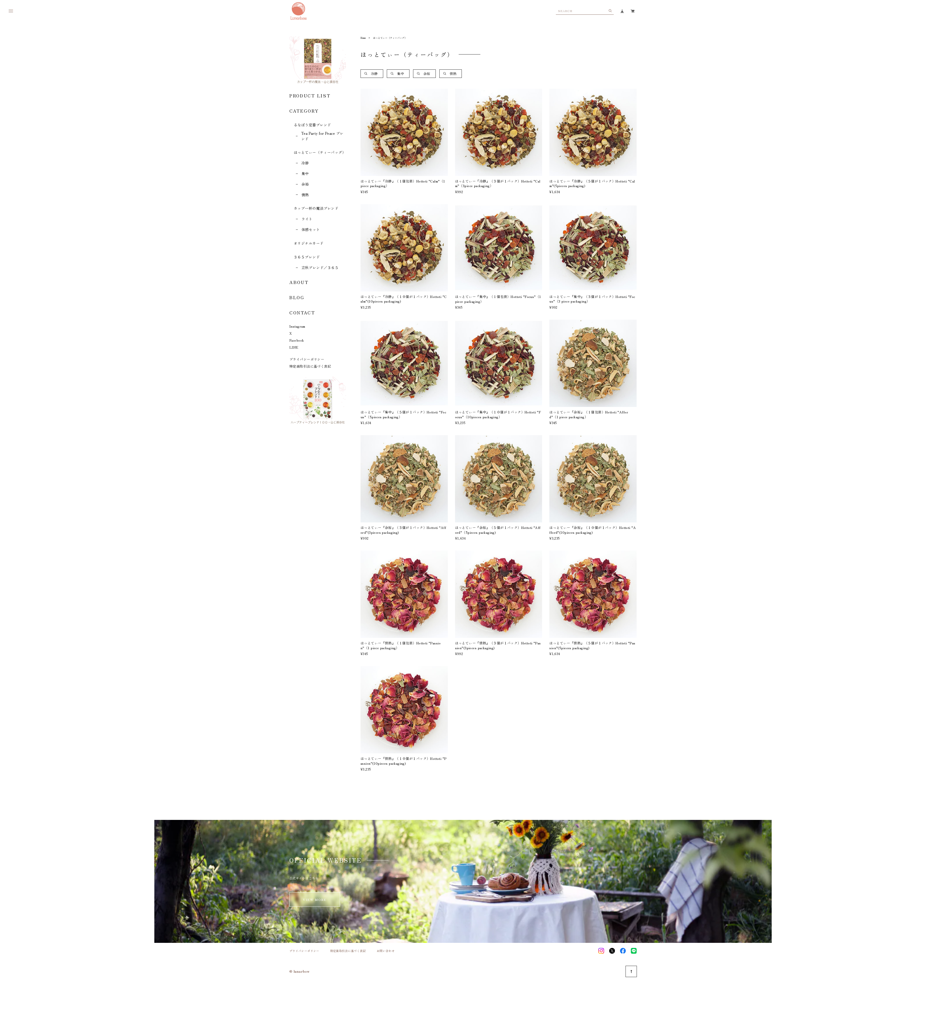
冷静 (305, 162)
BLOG (297, 297)
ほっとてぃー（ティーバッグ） (320, 152)
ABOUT (299, 282)
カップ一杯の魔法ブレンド (316, 208)
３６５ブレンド (307, 256)
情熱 (305, 194)
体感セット (310, 229)
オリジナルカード (309, 243)
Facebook (296, 340)
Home (363, 38)
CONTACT (302, 312)
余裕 (305, 184)
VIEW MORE (315, 899)
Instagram (297, 326)
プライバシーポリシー (306, 359)
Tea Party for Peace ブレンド (322, 136)
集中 (305, 173)
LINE (294, 347)
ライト (307, 218)
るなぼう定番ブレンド (312, 124)
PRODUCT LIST (309, 95)
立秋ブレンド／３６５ (320, 267)
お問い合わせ (386, 950)
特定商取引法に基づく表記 (310, 366)
